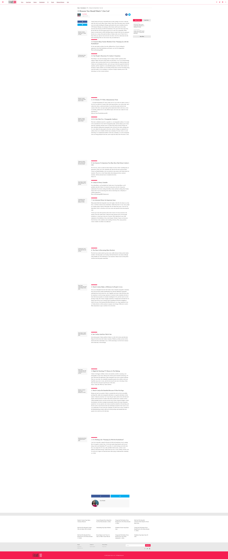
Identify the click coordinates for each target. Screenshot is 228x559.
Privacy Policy (104, 544)
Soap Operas (28, 2)
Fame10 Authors (92, 546)
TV (48, 2)
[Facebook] (126, 14)
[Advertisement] (110, 485)
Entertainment (42, 2)
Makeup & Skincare (60, 2)
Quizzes (35, 2)
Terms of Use (104, 546)
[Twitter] (129, 14)
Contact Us (92, 544)
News (22, 2)
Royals (52, 2)
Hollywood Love (80, 548)
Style (68, 2)
